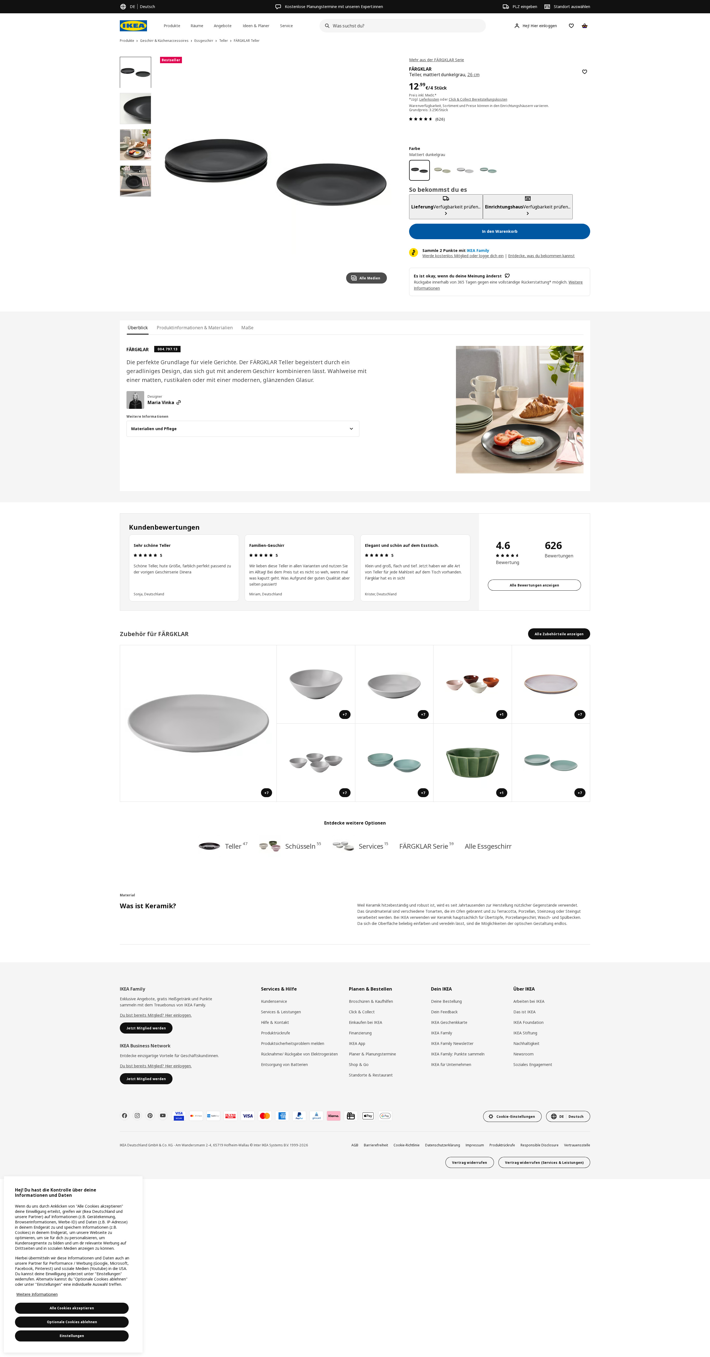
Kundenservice (274, 1001)
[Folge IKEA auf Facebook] (124, 1115)
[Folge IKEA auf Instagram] (137, 1115)
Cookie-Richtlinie (407, 1145)
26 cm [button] (473, 74)
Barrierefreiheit (376, 1145)
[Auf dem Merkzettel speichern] (584, 71)
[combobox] (401, 25)
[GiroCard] (316, 1116)
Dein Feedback (444, 1011)
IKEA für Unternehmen (451, 1064)
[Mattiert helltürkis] (488, 170)
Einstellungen (72, 1335)
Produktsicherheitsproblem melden (292, 1043)
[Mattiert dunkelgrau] (419, 170)
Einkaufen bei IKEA (365, 1022)
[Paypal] (299, 1116)
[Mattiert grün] (442, 170)
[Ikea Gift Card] (351, 1116)
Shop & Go (359, 1064)
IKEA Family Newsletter (452, 1043)
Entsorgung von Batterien (284, 1064)
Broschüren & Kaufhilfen (371, 1001)
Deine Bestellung (446, 1001)
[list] (299, 567)
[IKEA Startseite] (133, 25)
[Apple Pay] (368, 1116)
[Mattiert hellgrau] (465, 170)
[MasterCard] (265, 1116)
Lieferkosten (429, 99)
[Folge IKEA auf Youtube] (163, 1115)
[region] (276, 172)
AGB (354, 1145)
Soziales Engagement (532, 1064)
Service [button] (286, 25)
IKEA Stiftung (525, 1032)
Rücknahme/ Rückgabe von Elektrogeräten (299, 1054)
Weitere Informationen (37, 1294)
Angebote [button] (223, 25)
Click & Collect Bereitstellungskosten (478, 99)
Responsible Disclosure (540, 1145)
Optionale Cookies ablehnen (72, 1322)
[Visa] (248, 1116)
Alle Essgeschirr (488, 846)
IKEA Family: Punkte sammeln (458, 1054)
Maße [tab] (247, 328)
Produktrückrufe (275, 1032)
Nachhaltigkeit (526, 1043)
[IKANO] (230, 1116)
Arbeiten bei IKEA (528, 1001)
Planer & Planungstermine (372, 1054)
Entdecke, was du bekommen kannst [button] (541, 255)
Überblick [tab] (138, 328)
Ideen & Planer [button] (256, 25)
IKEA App (357, 1043)
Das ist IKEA (524, 1011)
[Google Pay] (385, 1116)
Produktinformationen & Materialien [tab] (194, 328)
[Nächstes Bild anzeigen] (380, 172)
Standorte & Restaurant (371, 1075)
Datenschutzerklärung (442, 1145)
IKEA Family (441, 1032)
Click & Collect (362, 1011)
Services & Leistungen (281, 1011)
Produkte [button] (172, 25)
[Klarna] (334, 1116)
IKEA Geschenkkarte (449, 1022)
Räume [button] (197, 25)
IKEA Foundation (528, 1022)
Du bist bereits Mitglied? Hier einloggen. (156, 1015)
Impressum (475, 1145)
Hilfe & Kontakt (275, 1022)
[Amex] (282, 1116)
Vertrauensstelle (577, 1145)
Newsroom (523, 1054)
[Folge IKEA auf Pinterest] (150, 1115)
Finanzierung (360, 1032)
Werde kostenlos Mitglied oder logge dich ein (463, 255)
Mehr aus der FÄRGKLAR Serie (436, 59)
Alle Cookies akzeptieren (72, 1308)
